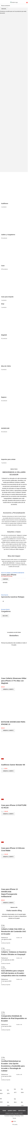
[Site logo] (14, 2)
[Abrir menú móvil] (1, 2)
